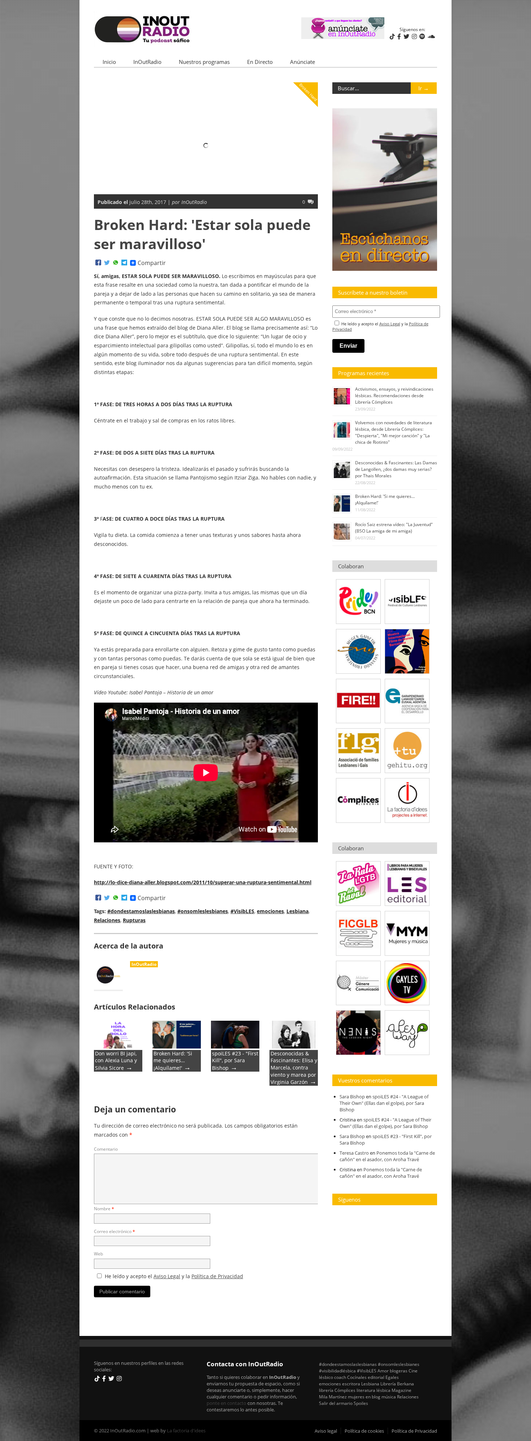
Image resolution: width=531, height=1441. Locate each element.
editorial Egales (383, 1377)
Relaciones (107, 920)
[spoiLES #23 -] (235, 1046)
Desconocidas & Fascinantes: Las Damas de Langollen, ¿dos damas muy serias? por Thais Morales (396, 469)
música (388, 1396)
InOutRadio (147, 61)
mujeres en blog (364, 1396)
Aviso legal (326, 1431)
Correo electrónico (114, 1231)
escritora (351, 1383)
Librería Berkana (397, 1383)
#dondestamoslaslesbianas (141, 911)
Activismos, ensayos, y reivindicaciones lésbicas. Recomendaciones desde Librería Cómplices (394, 395)
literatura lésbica (373, 1390)
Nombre (104, 1209)
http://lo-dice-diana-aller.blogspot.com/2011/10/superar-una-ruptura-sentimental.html (202, 882)
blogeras (398, 1370)
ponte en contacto (226, 1403)
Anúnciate (302, 61)
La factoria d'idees (186, 1430)
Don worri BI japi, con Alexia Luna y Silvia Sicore (116, 1060)
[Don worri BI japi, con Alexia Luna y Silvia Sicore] (118, 1046)
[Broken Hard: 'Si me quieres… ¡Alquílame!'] (176, 1046)
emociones (270, 911)
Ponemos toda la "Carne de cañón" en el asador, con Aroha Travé (387, 1156)
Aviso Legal (167, 1276)
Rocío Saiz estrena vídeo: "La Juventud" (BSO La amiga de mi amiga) (394, 527)
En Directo (260, 61)
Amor (383, 1370)
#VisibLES (242, 911)
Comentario (106, 1149)
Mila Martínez (333, 1396)
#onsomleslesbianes (202, 911)
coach (340, 1377)
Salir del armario (336, 1403)
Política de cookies (364, 1431)
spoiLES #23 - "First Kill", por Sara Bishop (235, 1060)
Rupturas (134, 920)
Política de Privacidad (217, 1276)
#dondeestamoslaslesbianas (348, 1364)
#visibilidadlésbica (337, 1370)
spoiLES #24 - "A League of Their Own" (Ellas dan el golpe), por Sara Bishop (384, 1103)
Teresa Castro (354, 1153)
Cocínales (357, 1377)
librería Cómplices (337, 1390)
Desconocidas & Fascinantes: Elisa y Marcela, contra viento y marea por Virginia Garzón (294, 1067)
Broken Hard (308, 92)
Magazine (401, 1390)
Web (98, 1254)
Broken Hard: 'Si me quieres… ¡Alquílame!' (173, 1060)
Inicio (109, 61)
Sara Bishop (352, 1096)
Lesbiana (297, 911)
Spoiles (361, 1403)
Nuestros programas (204, 61)
